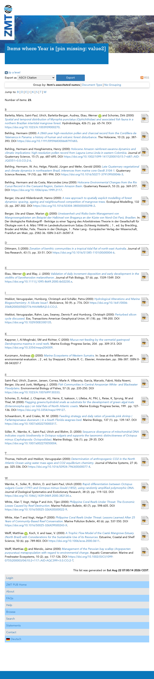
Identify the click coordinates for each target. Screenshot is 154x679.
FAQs (9, 598)
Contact (11, 632)
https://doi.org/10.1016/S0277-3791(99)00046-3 (92, 174)
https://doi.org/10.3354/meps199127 (41, 410)
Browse (10, 612)
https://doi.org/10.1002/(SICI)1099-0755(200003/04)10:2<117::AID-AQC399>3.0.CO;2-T (59, 558)
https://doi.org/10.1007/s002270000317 (30, 423)
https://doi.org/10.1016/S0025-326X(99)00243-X (36, 525)
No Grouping (112, 85)
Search (10, 618)
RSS (146, 77)
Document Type (92, 85)
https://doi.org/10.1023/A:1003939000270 (32, 127)
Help (9, 605)
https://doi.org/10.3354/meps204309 (29, 347)
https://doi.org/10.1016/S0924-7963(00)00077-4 (59, 466)
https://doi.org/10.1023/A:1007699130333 (32, 392)
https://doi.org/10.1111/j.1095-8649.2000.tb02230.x (38, 281)
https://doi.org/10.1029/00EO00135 (28, 322)
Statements (13, 625)
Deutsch (16, 639)
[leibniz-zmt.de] (77, 6)
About (10, 591)
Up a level (14, 72)
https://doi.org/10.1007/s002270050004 (30, 443)
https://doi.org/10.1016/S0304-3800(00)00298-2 (64, 206)
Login (9, 578)
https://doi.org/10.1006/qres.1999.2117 (36, 190)
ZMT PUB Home (16, 584)
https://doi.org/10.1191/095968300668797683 (47, 141)
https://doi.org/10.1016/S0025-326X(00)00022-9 (36, 509)
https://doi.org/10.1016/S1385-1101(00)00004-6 (83, 252)
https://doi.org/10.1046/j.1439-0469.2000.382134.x (38, 495)
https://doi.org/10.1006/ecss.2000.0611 (74, 541)
